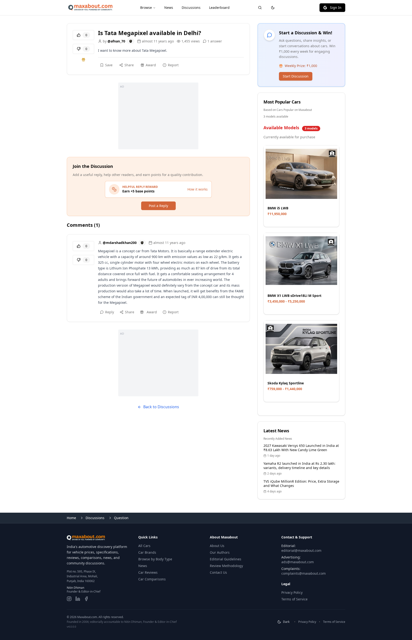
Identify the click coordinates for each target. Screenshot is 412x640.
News (168, 7)
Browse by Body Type (155, 559)
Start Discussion (296, 76)
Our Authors (220, 552)
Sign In (335, 7)
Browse (146, 7)
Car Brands (147, 552)
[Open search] (260, 7)
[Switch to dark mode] (272, 7)
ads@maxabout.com (297, 562)
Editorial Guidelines (225, 559)
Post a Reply (158, 205)
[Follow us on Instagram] (69, 598)
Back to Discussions (161, 406)
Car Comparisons (152, 579)
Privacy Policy (292, 592)
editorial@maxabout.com (301, 550)
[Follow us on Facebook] (86, 598)
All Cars (144, 545)
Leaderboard (219, 7)
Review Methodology (226, 565)
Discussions (191, 7)
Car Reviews (148, 572)
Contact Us (218, 572)
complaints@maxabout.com (303, 573)
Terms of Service (294, 599)
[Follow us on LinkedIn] (77, 598)
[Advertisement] (158, 116)
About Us (217, 545)
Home (71, 518)
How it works (197, 189)
